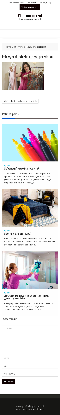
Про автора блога (17, 2)
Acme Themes (37, 409)
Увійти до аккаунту (30, 7)
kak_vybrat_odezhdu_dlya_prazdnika (21, 101)
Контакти (32, 2)
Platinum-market (30, 15)
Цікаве (7, 165)
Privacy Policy (45, 2)
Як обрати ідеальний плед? (17, 233)
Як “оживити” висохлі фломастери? (21, 168)
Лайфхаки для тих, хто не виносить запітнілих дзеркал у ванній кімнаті (26, 297)
